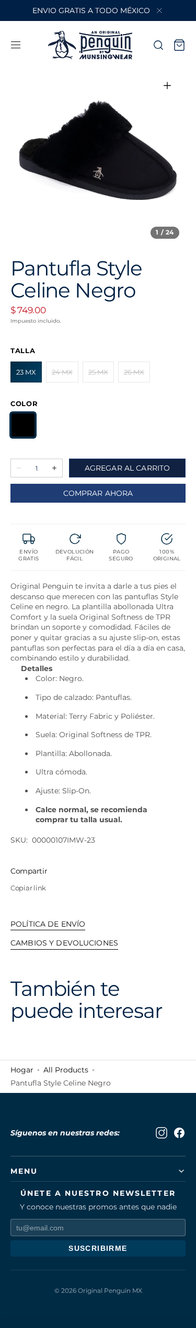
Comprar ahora (98, 493)
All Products (65, 1070)
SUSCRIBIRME (97, 1248)
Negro (23, 425)
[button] (15, 45)
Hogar (21, 1070)
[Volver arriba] (180, 1312)
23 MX (29, 375)
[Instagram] (161, 1133)
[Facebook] (179, 1133)
